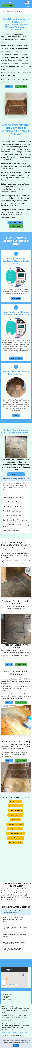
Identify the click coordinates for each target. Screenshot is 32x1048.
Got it (16, 1045)
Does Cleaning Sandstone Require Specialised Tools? (14, 943)
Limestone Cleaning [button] (15, 810)
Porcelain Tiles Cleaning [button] (15, 838)
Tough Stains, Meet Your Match (13, 511)
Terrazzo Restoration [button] (15, 815)
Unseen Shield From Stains (11, 502)
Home (3, 11)
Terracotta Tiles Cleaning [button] (15, 824)
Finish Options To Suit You (11, 531)
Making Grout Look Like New (12, 515)
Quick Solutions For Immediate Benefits (13, 525)
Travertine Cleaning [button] (15, 806)
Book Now (16, 416)
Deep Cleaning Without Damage (13, 497)
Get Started (16, 299)
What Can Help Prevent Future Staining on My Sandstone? (12, 949)
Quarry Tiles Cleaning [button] (15, 829)
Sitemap (27, 1032)
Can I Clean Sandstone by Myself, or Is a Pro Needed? (15, 928)
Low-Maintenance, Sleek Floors (13, 506)
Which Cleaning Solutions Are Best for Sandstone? (15, 935)
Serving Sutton (8, 2)
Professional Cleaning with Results (14, 479)
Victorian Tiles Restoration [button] (15, 833)
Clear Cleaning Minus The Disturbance (15, 520)
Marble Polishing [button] (15, 801)
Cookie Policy (14, 1032)
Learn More (16, 474)
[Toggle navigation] (27, 5)
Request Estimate (16, 358)
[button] (8, 5)
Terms (21, 1032)
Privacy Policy (6, 1032)
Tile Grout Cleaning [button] (15, 842)
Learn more (24, 1042)
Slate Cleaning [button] (15, 820)
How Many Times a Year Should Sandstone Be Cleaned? (13, 911)
